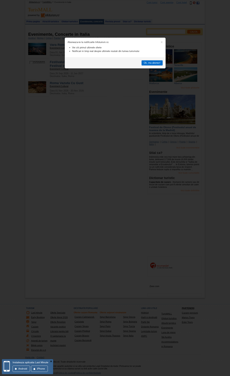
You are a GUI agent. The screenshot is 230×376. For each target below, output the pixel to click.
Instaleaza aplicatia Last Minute (30, 362)
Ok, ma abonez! (152, 62)
